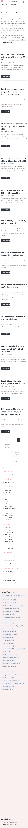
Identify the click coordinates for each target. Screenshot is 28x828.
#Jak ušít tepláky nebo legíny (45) (9, 654)
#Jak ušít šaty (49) (6, 651)
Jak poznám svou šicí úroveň (11, 573)
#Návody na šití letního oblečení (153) (10, 620)
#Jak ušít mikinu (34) (17, 675)
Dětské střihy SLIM (9, 548)
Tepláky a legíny (8, 490)
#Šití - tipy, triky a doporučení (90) (9, 631)
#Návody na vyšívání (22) (8, 686)
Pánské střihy (8, 553)
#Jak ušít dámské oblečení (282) (9, 602)
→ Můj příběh (15, 461)
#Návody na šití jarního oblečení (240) (10, 608)
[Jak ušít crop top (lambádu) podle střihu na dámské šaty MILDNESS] (14, 154)
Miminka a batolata (9, 546)
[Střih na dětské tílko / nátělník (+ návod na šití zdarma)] (14, 312)
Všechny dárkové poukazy (11, 563)
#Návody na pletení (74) (7, 637)
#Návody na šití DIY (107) (8, 623)
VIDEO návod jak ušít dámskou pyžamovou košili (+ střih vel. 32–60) (13, 57)
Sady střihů (7, 479)
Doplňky (7, 510)
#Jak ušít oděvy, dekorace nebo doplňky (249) (12, 605)
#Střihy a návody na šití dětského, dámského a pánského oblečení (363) (12, 596)
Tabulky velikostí (8, 571)
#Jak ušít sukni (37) (6, 669)
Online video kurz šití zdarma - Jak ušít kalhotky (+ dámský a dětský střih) (14, 126)
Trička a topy (7, 492)
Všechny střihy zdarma (10, 474)
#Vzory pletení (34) (6, 675)
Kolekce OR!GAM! (9, 515)
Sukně (6, 497)
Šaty (6, 499)
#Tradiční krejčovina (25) (7, 683)
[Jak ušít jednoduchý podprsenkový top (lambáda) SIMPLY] (14, 280)
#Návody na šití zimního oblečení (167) (11, 617)
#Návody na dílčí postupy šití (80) (9, 634)
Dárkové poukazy (9, 560)
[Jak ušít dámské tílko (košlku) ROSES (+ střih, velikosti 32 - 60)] (14, 376)
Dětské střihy (8, 524)
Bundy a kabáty (8, 506)
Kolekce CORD (8, 517)
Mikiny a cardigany (9, 494)
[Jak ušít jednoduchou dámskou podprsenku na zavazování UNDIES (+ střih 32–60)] (14, 84)
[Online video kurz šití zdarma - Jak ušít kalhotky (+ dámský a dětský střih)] (14, 119)
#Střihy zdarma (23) (19, 683)
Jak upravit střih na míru (10, 580)
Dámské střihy (8, 487)
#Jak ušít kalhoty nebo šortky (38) (9, 666)
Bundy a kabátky (8, 539)
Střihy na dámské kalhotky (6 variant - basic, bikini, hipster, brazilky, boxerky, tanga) (12, 412)
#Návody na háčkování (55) (8, 649)
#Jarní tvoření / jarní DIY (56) (8, 646)
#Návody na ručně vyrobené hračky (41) (11, 663)
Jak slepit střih (8, 578)
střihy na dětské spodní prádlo (16, 40)
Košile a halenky (8, 504)
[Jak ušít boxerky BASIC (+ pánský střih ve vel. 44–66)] (14, 217)
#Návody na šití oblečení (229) (9, 614)
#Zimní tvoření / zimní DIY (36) (9, 672)
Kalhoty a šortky (8, 501)
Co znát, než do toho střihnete (11, 583)
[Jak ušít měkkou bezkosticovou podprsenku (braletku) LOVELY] (14, 248)
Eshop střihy (5, 4)
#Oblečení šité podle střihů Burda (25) (10, 680)
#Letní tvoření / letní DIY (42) (8, 660)
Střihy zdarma (8, 471)
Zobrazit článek (6, 76)
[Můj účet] (26, 2)
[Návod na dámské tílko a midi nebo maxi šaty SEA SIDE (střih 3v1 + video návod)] (14, 342)
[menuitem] (3, 7)
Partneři (14, 824)
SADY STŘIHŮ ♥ (8, 520)
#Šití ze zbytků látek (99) (7, 628)
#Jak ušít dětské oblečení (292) (9, 600)
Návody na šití (14, 4)
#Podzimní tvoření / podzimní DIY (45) (10, 657)
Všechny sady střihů (9, 482)
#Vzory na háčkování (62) (8, 640)
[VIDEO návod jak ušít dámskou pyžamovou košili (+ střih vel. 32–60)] (14, 50)
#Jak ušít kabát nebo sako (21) (9, 689)
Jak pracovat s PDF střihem (11, 576)
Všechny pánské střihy (10, 556)
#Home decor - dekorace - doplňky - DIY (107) (12, 626)
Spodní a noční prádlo (10, 508)
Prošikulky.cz (6, 819)
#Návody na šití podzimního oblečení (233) (11, 611)
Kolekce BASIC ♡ (9, 513)
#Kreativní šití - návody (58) (8, 643)
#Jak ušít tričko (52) (21, 649)
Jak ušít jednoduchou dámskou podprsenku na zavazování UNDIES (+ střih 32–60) (12, 92)
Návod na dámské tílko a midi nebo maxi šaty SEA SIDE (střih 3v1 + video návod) (12, 349)
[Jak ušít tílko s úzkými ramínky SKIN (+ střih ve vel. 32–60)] (14, 186)
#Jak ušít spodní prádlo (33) (8, 677)
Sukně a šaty (7, 534)
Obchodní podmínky (7, 824)
